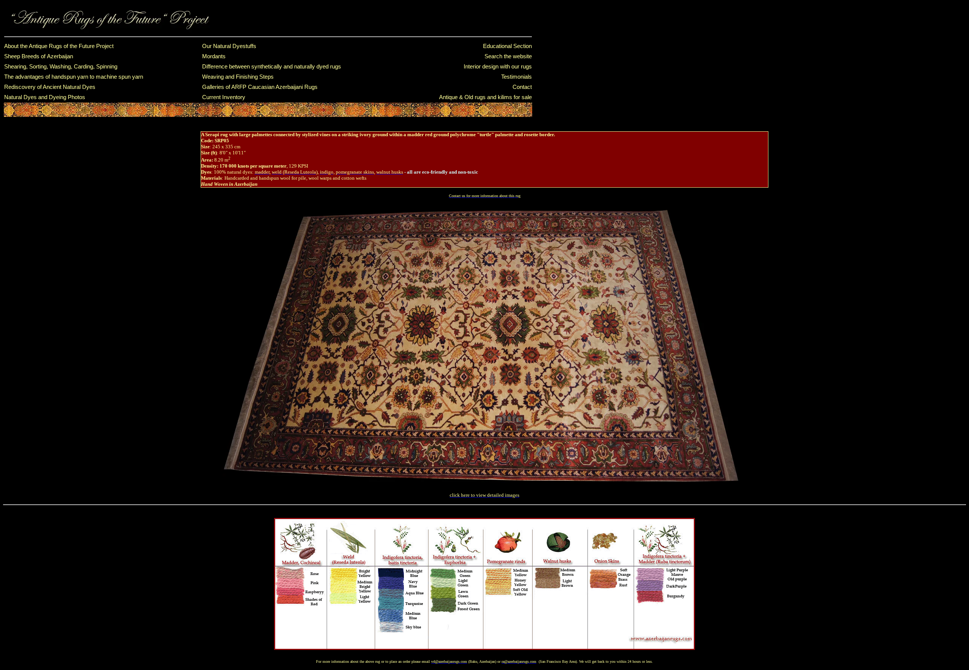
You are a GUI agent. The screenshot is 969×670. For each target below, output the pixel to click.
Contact (522, 87)
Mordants (214, 56)
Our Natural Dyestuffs (229, 46)
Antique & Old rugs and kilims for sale (485, 97)
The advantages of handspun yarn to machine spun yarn (73, 77)
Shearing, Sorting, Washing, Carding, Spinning (60, 67)
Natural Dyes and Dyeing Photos (44, 97)
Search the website (508, 56)
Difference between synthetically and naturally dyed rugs (271, 67)
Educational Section (507, 46)
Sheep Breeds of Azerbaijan (38, 56)
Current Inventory (223, 97)
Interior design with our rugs (498, 67)
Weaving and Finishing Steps (238, 77)
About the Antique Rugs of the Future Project (59, 46)
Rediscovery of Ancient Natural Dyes (49, 87)
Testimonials (516, 77)
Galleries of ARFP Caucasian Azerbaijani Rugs (260, 87)
